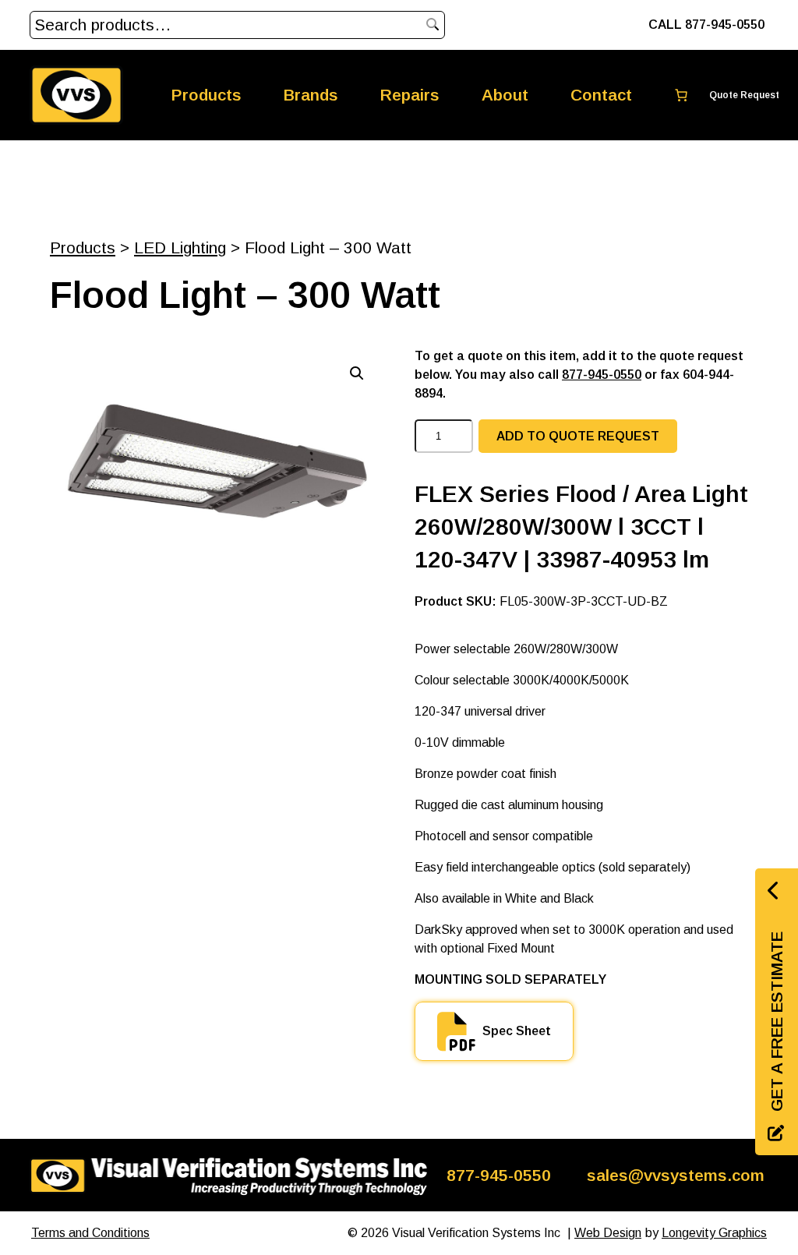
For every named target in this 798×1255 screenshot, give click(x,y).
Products (82, 247)
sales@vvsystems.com (675, 1175)
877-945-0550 (601, 374)
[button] (357, 373)
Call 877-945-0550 (706, 24)
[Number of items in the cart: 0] (717, 95)
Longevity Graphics (714, 1232)
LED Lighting (180, 247)
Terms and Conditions (90, 1232)
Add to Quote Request (577, 436)
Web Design (607, 1232)
